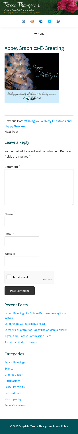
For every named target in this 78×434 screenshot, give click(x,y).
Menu (41, 33)
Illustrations (12, 380)
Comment (12, 167)
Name (10, 214)
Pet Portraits (13, 393)
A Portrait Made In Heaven (21, 342)
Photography (13, 399)
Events (9, 368)
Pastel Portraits (15, 387)
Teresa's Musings (15, 405)
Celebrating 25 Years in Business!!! (25, 323)
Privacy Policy (60, 426)
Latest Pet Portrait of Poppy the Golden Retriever (36, 330)
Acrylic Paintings (15, 362)
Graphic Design (14, 374)
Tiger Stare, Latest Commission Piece (28, 336)
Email (9, 234)
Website (10, 254)
